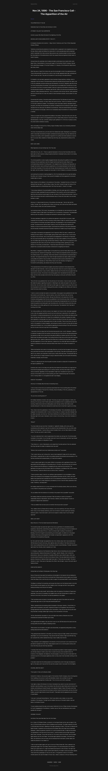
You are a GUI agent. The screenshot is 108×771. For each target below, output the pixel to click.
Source (32, 18)
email (59, 762)
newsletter (49, 762)
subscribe (75, 4)
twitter (55, 762)
